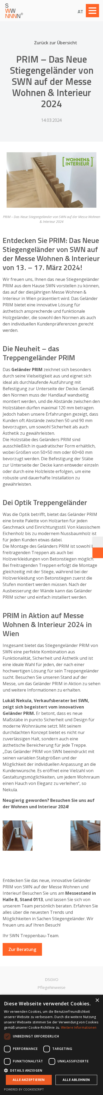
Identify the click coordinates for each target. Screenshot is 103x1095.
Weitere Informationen (78, 1027)
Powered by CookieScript (24, 1089)
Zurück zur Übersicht (55, 43)
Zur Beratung (22, 949)
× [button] (97, 1000)
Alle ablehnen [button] (76, 1079)
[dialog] (51, 1045)
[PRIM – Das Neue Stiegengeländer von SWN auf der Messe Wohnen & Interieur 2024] (51, 180)
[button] (51, 1070)
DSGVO (51, 979)
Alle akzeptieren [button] (29, 1079)
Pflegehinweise (51, 987)
